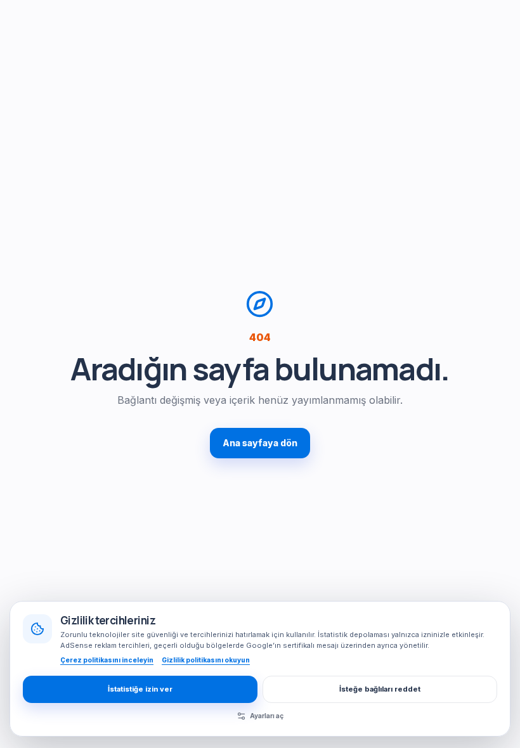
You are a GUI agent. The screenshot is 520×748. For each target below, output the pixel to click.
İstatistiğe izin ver (140, 689)
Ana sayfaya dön (260, 442)
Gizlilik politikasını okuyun (206, 660)
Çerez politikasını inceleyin (106, 660)
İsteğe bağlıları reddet (379, 689)
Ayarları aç (266, 715)
